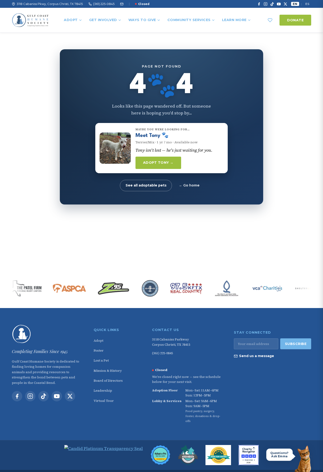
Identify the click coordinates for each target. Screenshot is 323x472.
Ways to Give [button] (142, 20)
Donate (295, 20)
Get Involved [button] (103, 20)
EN (295, 4)
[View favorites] (270, 20)
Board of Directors (108, 380)
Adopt (71, 20)
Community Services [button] (189, 20)
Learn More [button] (234, 20)
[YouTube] (279, 4)
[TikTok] (272, 4)
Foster (99, 350)
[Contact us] (121, 4)
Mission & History (108, 370)
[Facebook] (259, 4)
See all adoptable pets (146, 185)
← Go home (189, 185)
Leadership (103, 390)
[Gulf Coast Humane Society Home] (47, 334)
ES (307, 4)
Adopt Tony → (158, 162)
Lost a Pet (101, 360)
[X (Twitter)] (285, 4)
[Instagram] (265, 4)
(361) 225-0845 (162, 353)
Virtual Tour (104, 400)
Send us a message (256, 356)
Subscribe (296, 344)
